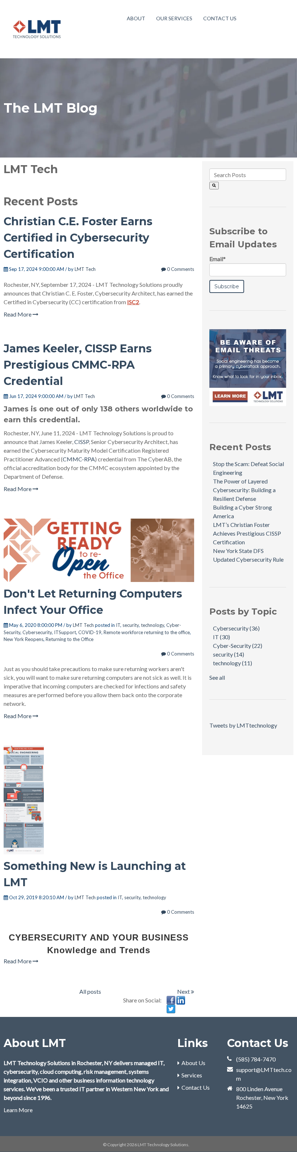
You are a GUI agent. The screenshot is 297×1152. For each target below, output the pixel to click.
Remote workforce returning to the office (147, 632)
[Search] (214, 185)
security (130, 625)
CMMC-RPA (79, 459)
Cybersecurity (37, 632)
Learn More (18, 1109)
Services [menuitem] (191, 1075)
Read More (18, 314)
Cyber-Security (237, 645)
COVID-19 (89, 632)
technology (152, 625)
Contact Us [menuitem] (195, 1087)
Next (184, 991)
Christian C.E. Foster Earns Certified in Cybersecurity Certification (78, 238)
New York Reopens (23, 639)
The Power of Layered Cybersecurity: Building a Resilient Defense (244, 490)
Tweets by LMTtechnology (243, 725)
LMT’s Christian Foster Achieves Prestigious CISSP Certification (247, 533)
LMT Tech (85, 269)
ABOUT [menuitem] (136, 18)
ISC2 (133, 301)
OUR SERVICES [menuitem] (174, 18)
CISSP (81, 441)
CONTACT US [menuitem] (220, 18)
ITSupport (65, 632)
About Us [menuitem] (193, 1062)
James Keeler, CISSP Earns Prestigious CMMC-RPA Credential (78, 365)
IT (118, 625)
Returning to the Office (69, 639)
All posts (90, 991)
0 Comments (180, 269)
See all (217, 677)
